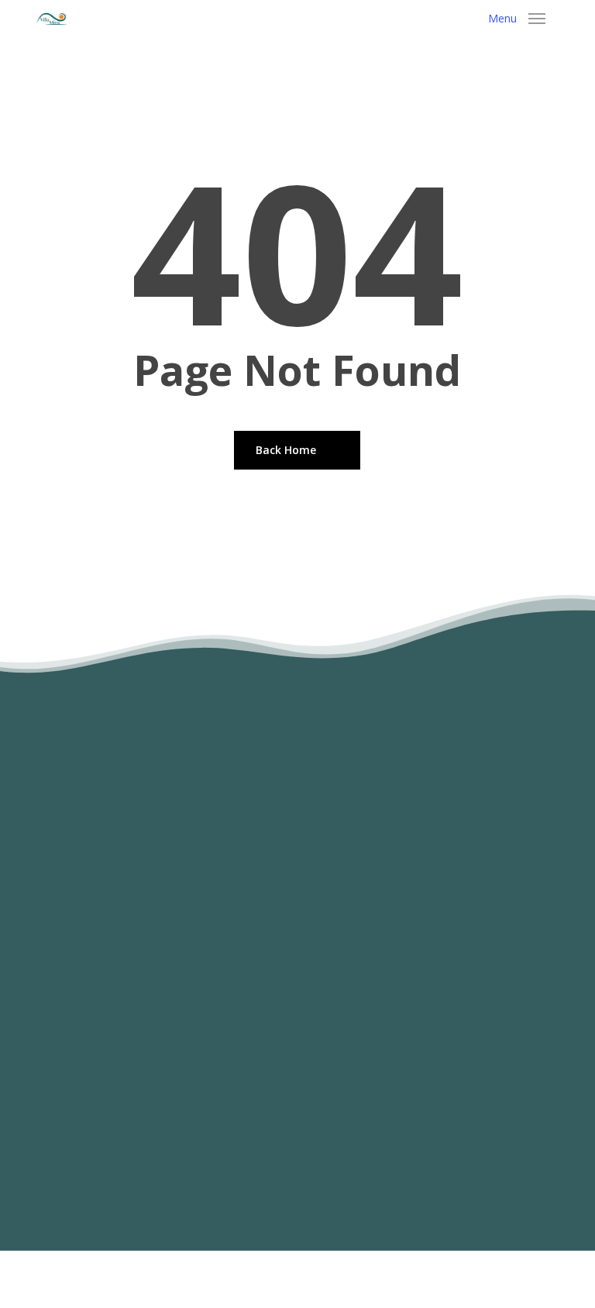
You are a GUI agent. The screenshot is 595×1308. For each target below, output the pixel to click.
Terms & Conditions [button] (244, 1266)
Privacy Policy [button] (367, 1266)
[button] (516, 18)
